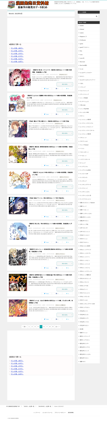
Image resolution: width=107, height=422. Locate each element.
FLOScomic (83, 40)
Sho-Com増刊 (83, 65)
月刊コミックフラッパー (86, 271)
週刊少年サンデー (84, 343)
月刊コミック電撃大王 (60, 305)
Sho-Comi (82, 61)
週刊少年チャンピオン (85, 354)
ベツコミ (82, 148)
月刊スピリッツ (84, 289)
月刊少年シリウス (60, 151)
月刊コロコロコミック (85, 278)
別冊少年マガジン (84, 220)
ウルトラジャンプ (84, 90)
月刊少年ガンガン (63, 74)
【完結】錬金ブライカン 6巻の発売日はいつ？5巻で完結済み (46, 198)
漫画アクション (84, 332)
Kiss (81, 51)
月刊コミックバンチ (85, 264)
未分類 (81, 329)
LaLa (81, 54)
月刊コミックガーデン (85, 253)
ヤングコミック (84, 188)
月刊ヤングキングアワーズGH (87, 303)
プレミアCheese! (84, 144)
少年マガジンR (83, 228)
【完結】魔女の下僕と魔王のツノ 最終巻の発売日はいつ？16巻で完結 (49, 121)
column (82, 32)
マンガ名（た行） (17, 56)
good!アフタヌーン (84, 47)
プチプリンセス (84, 141)
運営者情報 (70, 412)
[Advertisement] (41, 30)
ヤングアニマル (84, 166)
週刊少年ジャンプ (84, 350)
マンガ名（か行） (17, 51)
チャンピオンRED (84, 112)
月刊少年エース (84, 311)
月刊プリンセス (84, 300)
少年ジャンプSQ (84, 224)
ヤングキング (83, 181)
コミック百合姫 (84, 98)
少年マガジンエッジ (85, 231)
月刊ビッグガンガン (85, 296)
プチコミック (83, 137)
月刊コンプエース (84, 282)
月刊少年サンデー (84, 318)
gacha (81, 43)
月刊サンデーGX (84, 285)
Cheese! (82, 29)
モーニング (82, 163)
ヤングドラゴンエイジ (85, 199)
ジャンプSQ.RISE (84, 108)
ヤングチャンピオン (85, 191)
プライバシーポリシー (60, 412)
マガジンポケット (84, 152)
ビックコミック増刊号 (85, 119)
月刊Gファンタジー (85, 235)
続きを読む (65, 84)
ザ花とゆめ (82, 105)
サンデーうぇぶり (84, 101)
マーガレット (83, 155)
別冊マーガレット (84, 209)
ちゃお (81, 69)
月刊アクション (84, 238)
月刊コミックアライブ (85, 249)
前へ (25, 326)
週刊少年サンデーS (84, 347)
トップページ (37, 412)
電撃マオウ (82, 361)
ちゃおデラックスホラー (86, 72)
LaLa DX (82, 58)
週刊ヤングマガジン (64, 177)
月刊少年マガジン (84, 325)
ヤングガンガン (84, 177)
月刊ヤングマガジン (85, 307)
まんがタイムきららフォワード (87, 79)
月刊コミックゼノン (85, 260)
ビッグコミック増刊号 (85, 134)
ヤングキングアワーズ (85, 184)
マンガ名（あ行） (17, 48)
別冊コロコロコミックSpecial (87, 202)
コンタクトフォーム (47, 412)
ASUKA (82, 25)
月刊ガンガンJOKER (85, 246)
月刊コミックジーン (85, 256)
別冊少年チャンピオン (85, 217)
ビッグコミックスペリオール (87, 130)
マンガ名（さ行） (17, 53)
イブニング (82, 87)
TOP (14, 406)
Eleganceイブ (83, 36)
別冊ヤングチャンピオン (86, 213)
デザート (82, 116)
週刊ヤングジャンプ (85, 336)
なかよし (82, 76)
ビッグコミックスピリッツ (86, 126)
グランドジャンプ (84, 94)
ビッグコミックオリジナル (86, 123)
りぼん (81, 83)
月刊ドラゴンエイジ (85, 293)
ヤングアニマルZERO (85, 170)
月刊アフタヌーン (84, 242)
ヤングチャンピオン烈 (85, 195)
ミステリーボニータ (85, 159)
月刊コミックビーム (85, 267)
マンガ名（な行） (17, 59)
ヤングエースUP (84, 173)
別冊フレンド (83, 206)
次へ (57, 326)
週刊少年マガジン (84, 358)
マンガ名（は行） (17, 61)
